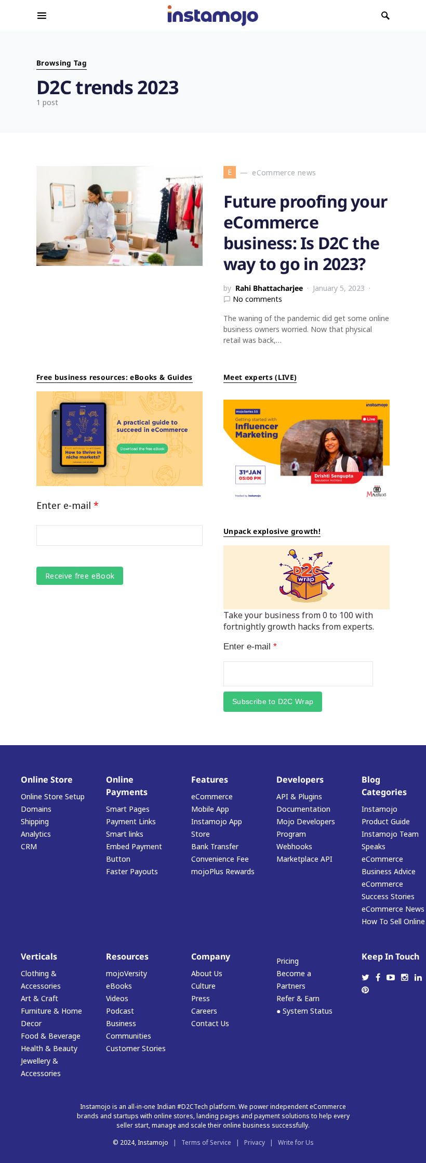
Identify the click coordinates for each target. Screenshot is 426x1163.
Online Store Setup (53, 796)
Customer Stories (136, 1048)
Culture (203, 986)
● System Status (304, 1011)
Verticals (39, 956)
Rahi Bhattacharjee (269, 288)
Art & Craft (39, 998)
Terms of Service (206, 1142)
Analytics (36, 834)
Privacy (254, 1142)
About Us (206, 973)
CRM (29, 846)
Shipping (35, 821)
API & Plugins (299, 796)
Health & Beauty (49, 1048)
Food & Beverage (51, 1036)
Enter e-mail (67, 505)
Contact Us (210, 1023)
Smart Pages (128, 809)
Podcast (120, 1011)
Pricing (287, 961)
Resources (127, 956)
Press (200, 998)
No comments (257, 299)
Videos (117, 998)
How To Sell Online (393, 921)
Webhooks (294, 846)
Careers (204, 1011)
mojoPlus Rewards (223, 871)
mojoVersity (126, 973)
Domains (36, 809)
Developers (300, 779)
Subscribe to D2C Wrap (272, 701)
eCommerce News (393, 909)
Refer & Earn (298, 998)
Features (209, 779)
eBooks (119, 986)
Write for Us (296, 1142)
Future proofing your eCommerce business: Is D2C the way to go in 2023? (305, 232)
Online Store (47, 779)
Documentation (303, 809)
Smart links (124, 834)
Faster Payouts (132, 871)
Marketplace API (304, 859)
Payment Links (131, 821)
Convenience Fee (220, 859)
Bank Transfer (214, 846)
